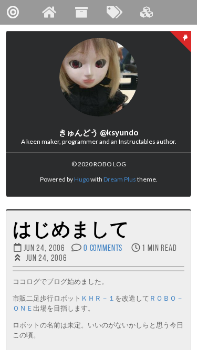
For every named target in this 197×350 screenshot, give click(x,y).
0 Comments (103, 248)
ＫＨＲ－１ (98, 298)
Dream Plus (119, 179)
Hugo (81, 179)
